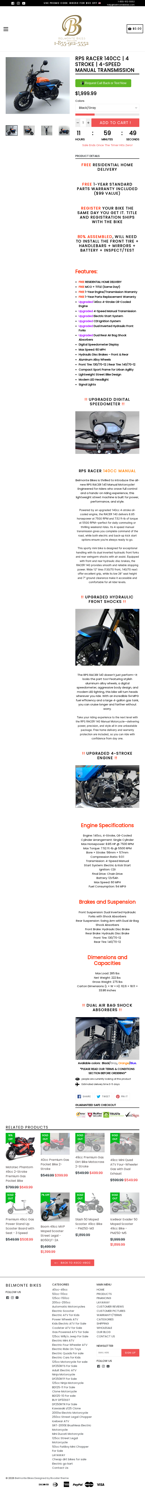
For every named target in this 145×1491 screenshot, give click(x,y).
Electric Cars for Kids (66, 1357)
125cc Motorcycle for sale (70, 1362)
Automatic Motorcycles (68, 1306)
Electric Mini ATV (63, 1340)
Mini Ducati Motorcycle (67, 1434)
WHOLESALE (104, 1328)
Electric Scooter (63, 1311)
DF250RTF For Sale (64, 1379)
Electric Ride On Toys (66, 1349)
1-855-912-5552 (126, 1)
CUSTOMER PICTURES (111, 1311)
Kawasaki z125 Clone (66, 1408)
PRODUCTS (104, 1294)
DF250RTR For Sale (64, 1404)
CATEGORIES (105, 1319)
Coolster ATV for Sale (67, 1328)
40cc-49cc (60, 1289)
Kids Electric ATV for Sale (69, 1323)
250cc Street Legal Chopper (72, 1417)
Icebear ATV (60, 1421)
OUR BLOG (104, 1332)
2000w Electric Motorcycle (70, 1413)
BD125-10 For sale (64, 1396)
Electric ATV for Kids (65, 1315)
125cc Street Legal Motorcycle (65, 1440)
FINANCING (104, 1298)
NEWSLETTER (105, 1346)
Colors (79, 101)
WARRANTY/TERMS (109, 1315)
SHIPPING (103, 1323)
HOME (100, 1289)
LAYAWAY (58, 1455)
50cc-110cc (60, 1294)
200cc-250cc (61, 1302)
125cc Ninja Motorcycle (68, 1383)
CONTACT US (106, 1336)
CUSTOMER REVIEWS (110, 1306)
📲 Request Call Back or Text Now (103, 83)
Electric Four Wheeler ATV (69, 1345)
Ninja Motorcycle (63, 1374)
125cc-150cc (60, 1298)
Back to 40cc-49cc (75, 1263)
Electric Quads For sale (68, 1353)
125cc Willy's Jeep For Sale (70, 1336)
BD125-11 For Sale (63, 1387)
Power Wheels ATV (65, 1319)
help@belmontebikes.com (121, 4)
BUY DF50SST (61, 1400)
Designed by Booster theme (51, 1478)
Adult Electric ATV (64, 1370)
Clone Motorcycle (64, 1391)
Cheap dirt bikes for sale (69, 1459)
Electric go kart (62, 1464)
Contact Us (60, 1468)
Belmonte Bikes (24, 1285)
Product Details (87, 156)
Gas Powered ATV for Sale (70, 1332)
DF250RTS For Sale (64, 1366)
